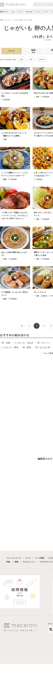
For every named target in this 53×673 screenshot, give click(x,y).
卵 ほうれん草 (43, 347)
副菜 (21, 59)
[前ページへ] (22, 326)
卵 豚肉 (27, 347)
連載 (16, 562)
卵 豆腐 (6, 343)
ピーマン (38, 12)
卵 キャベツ (44, 343)
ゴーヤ (45, 12)
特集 (8, 562)
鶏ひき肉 (29, 12)
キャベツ (20, 12)
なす (13, 12)
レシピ (28, 558)
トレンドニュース (13, 558)
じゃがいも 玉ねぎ (24, 343)
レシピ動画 (39, 558)
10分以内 (41, 59)
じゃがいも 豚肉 (10, 347)
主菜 (30, 59)
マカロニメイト (29, 562)
